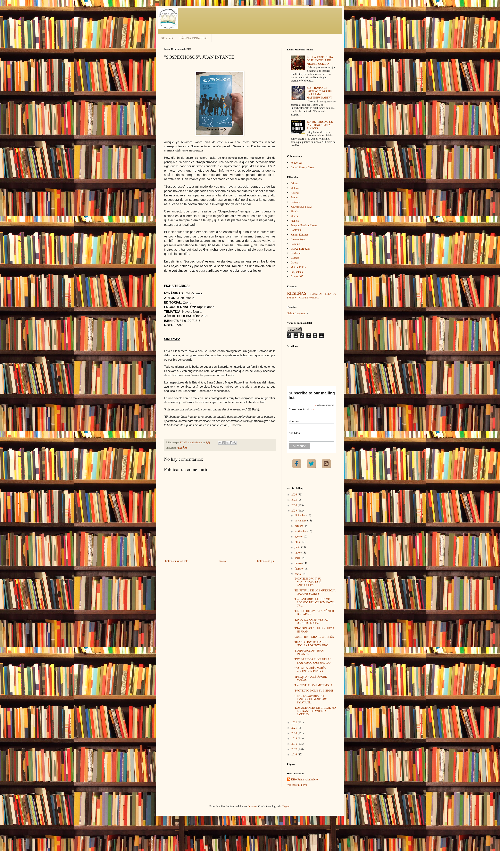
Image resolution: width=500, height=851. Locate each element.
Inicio (222, 561)
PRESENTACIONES (297, 297)
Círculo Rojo (298, 239)
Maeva (294, 216)
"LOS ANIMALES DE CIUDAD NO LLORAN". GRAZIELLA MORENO (315, 711)
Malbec (295, 188)
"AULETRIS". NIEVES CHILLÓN (314, 637)
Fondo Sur (296, 162)
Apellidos (294, 432)
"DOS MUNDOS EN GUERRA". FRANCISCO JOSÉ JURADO (312, 660)
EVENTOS (316, 294)
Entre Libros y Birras (302, 167)
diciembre (300, 515)
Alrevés (295, 192)
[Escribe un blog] (224, 443)
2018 (294, 743)
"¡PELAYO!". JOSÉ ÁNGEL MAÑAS (310, 678)
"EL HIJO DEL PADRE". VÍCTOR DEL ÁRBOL (314, 612)
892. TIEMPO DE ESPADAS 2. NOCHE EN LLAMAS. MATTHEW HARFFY (319, 92)
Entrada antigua (265, 561)
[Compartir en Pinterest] (235, 443)
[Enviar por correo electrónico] (220, 443)
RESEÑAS (182, 447)
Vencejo (295, 258)
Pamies (294, 197)
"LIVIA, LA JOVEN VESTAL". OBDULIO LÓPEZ (312, 621)
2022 (294, 722)
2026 (294, 494)
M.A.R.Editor (298, 267)
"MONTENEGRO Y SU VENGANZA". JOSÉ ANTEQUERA (307, 582)
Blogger (286, 806)
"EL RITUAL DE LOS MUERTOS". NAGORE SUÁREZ (315, 592)
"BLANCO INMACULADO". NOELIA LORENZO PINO (311, 643)
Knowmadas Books (301, 206)
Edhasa (294, 183)
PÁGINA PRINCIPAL (193, 38)
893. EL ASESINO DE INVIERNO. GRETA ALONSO (320, 125)
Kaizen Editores (299, 234)
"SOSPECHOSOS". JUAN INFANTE (309, 652)
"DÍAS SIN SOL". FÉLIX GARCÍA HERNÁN (314, 629)
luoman (252, 806)
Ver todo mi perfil (297, 785)
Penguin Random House (304, 225)
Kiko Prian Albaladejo (304, 779)
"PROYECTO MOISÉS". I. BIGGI (313, 690)
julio (298, 542)
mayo (298, 552)
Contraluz (296, 230)
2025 (294, 500)
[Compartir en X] (227, 443)
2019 (294, 738)
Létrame (295, 244)
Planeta (295, 220)
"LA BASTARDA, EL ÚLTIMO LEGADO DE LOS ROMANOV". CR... (314, 602)
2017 (294, 749)
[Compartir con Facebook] (231, 443)
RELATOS (330, 294)
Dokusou (295, 202)
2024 (294, 505)
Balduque (296, 253)
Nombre (294, 421)
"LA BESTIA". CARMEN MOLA (313, 685)
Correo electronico (301, 409)
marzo (298, 563)
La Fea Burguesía (300, 248)
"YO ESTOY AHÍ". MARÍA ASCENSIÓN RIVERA (310, 669)
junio (298, 547)
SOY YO (167, 38)
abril (298, 558)
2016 (294, 754)
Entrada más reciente (176, 561)
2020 (294, 733)
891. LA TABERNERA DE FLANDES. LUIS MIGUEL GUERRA (320, 60)
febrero (299, 568)
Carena (294, 262)
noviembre (301, 520)
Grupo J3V (297, 276)
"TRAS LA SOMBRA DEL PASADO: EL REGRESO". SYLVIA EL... (311, 699)
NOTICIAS (314, 297)
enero (298, 574)
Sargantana (297, 272)
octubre (299, 526)
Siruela (294, 211)
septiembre (301, 531)
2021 (294, 727)
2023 (294, 510)
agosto (299, 536)
